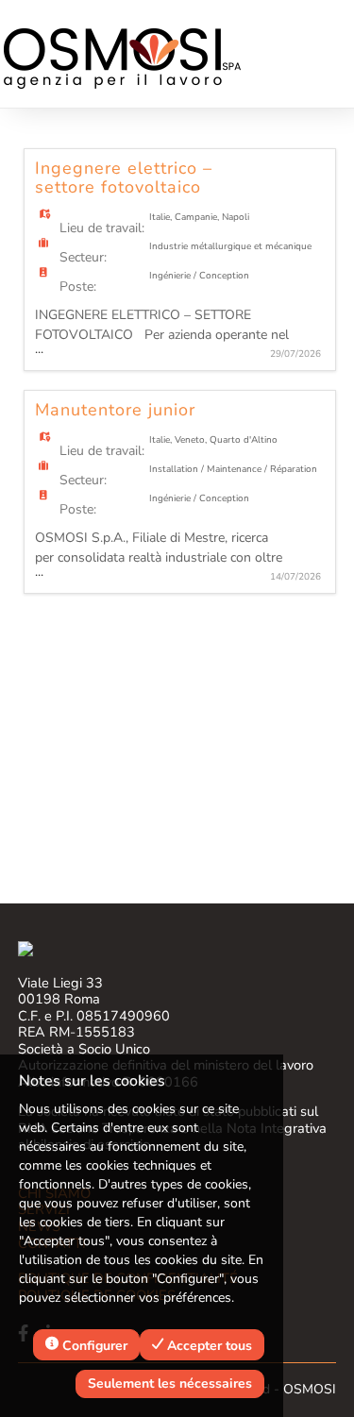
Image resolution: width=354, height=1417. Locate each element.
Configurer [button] (93, 1346)
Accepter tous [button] (207, 1346)
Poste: (77, 286)
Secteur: (83, 257)
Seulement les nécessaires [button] (170, 1383)
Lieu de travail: (101, 228)
